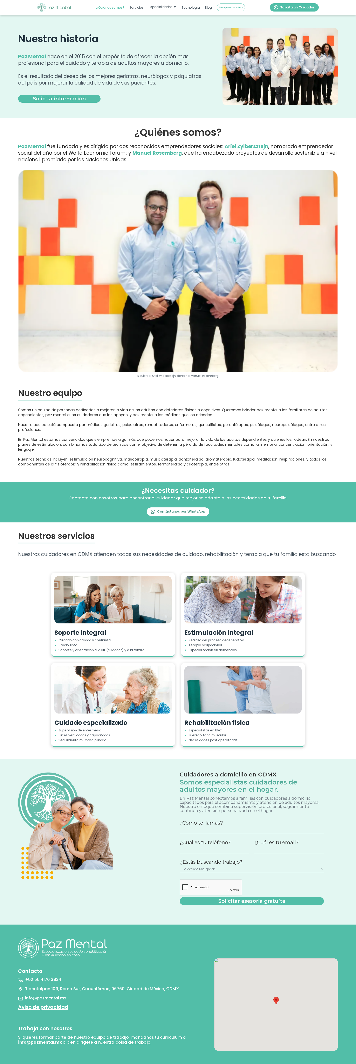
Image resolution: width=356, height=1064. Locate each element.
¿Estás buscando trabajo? (211, 862)
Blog (208, 7)
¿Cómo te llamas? (201, 823)
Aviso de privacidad (43, 1007)
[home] (54, 7)
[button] (163, 6)
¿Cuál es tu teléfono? (205, 842)
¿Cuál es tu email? (276, 842)
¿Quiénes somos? (110, 7)
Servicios (136, 7)
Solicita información (59, 99)
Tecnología (191, 7)
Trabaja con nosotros (231, 7)
